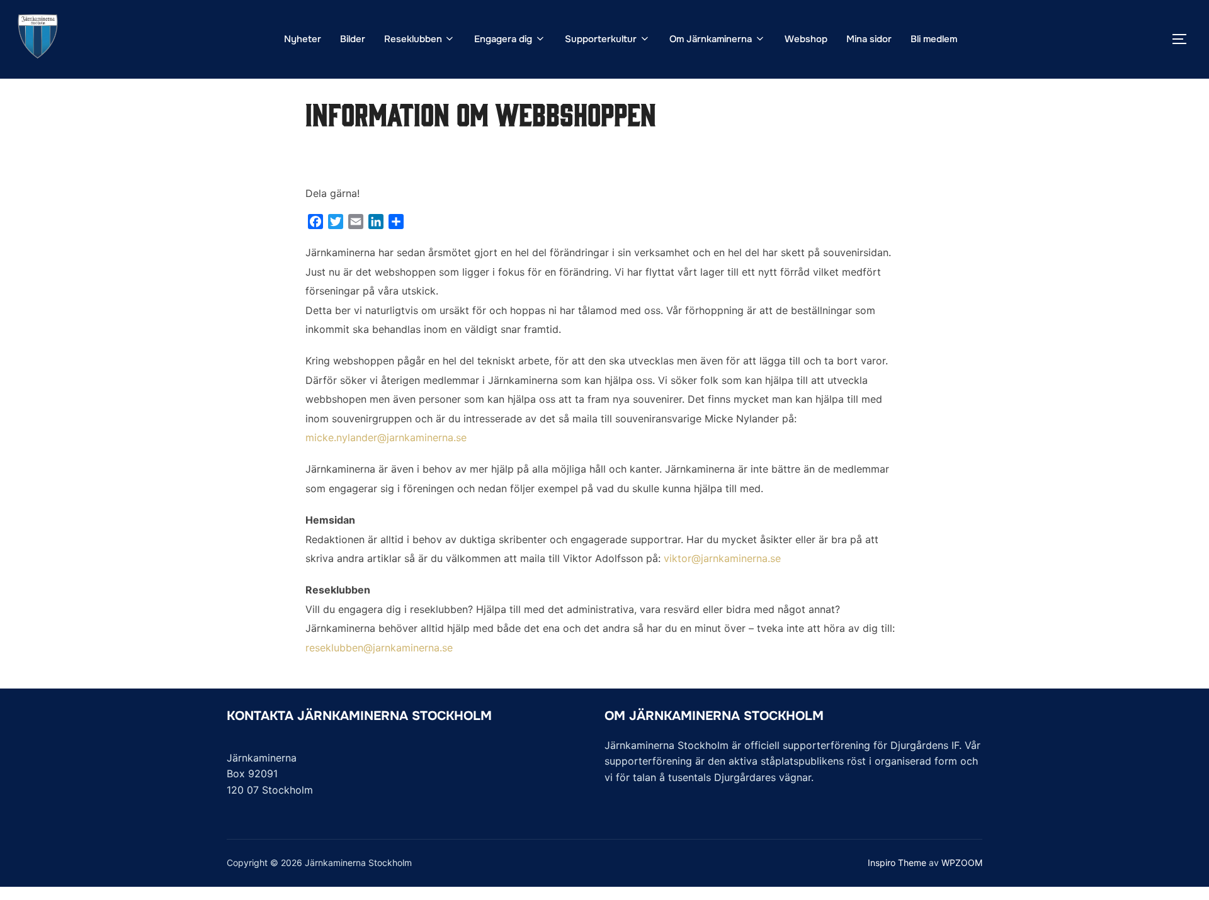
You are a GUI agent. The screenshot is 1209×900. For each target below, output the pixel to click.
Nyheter (302, 39)
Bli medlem (934, 39)
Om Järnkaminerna (710, 39)
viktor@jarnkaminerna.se (722, 558)
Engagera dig (503, 39)
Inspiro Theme (897, 862)
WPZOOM (961, 862)
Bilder (352, 39)
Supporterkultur (601, 39)
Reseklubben (413, 39)
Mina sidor (869, 39)
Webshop (806, 39)
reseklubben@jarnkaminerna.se (379, 647)
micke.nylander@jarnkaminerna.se (386, 437)
